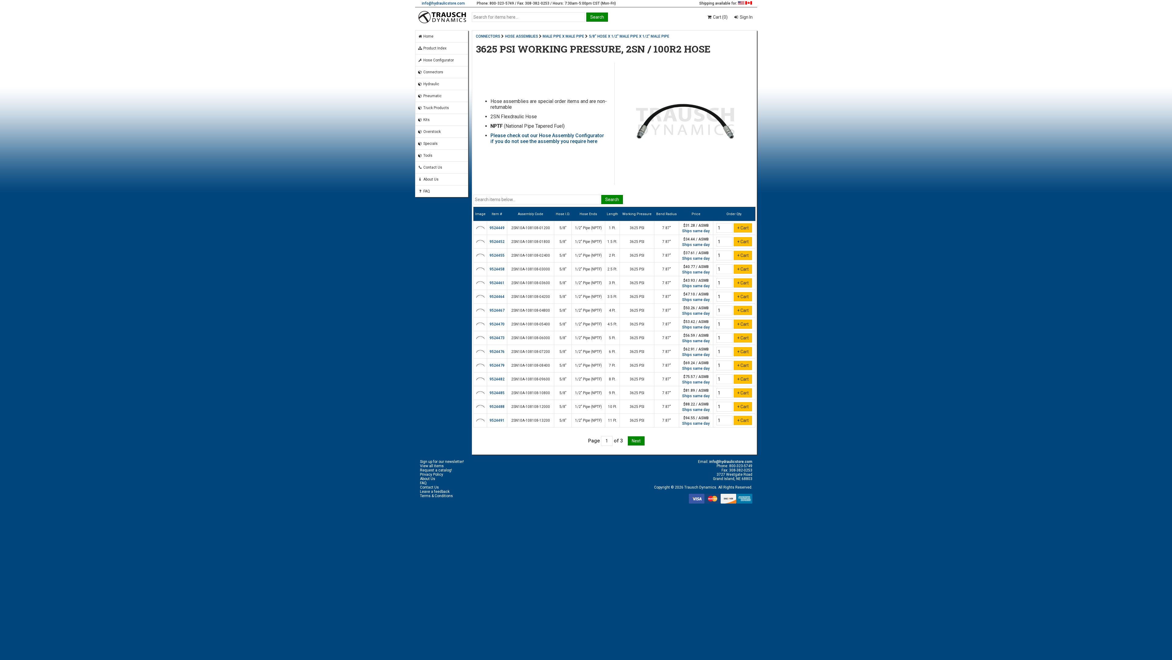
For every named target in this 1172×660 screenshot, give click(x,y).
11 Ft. (612, 420)
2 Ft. (612, 255)
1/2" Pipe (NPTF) (588, 228)
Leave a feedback (435, 492)
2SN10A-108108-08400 (530, 365)
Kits (426, 120)
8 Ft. (612, 379)
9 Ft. (612, 393)
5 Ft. (612, 338)
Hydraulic (430, 84)
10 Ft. (612, 407)
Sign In (746, 17)
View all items (432, 466)
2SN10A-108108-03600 (530, 283)
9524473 (497, 338)
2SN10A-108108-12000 (530, 407)
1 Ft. (612, 228)
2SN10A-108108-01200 (530, 228)
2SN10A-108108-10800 (530, 393)
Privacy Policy (431, 474)
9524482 (497, 379)
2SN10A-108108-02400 (530, 255)
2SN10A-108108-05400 (530, 324)
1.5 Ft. (612, 242)
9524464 (497, 297)
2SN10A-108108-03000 (530, 269)
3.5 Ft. (612, 297)
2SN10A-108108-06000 (530, 338)
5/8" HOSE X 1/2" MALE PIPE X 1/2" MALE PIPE (629, 36)
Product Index (434, 48)
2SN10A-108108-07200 (530, 352)
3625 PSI (637, 228)
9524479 (497, 365)
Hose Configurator (438, 60)
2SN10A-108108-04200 (530, 297)
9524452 (497, 242)
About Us (430, 179)
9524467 (497, 310)
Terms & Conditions (436, 496)
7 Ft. (612, 365)
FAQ (426, 191)
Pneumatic (432, 96)
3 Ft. (612, 283)
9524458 (497, 269)
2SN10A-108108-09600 (530, 379)
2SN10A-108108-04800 (530, 310)
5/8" (562, 228)
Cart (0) (720, 17)
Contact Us (432, 167)
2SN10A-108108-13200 (530, 420)
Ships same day (696, 231)
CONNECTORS (488, 36)
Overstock (431, 132)
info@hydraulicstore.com (443, 3)
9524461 (497, 283)
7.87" (666, 228)
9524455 (497, 255)
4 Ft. (612, 310)
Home (427, 36)
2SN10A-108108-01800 (530, 242)
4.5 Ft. (612, 324)
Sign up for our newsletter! (442, 462)
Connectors (432, 72)
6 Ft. (612, 352)
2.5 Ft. (612, 269)
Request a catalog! (436, 470)
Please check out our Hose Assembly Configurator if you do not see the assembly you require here (547, 138)
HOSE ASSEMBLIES (521, 36)
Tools (427, 155)
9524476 (497, 352)
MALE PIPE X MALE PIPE (563, 36)
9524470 (497, 324)
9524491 (497, 420)
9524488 (497, 407)
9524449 (497, 228)
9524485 (497, 393)
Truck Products (435, 108)
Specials (430, 143)
